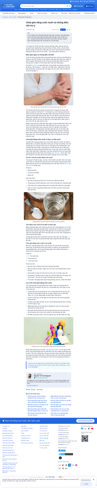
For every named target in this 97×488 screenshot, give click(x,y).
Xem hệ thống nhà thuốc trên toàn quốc (22, 421)
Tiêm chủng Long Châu (27, 443)
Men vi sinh (58, 9)
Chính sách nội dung (7, 440)
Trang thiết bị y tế (25, 438)
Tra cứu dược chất (44, 433)
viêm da (33, 295)
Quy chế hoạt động (7, 435)
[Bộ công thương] (62, 450)
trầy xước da (55, 153)
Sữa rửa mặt (51, 9)
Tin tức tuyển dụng (44, 445)
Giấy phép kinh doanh (8, 433)
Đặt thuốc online (25, 440)
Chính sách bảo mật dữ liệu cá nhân (10, 455)
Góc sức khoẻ (43, 428)
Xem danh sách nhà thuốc (85, 421)
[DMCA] (65, 454)
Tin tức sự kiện (43, 447)
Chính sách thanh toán (8, 450)
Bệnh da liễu (40, 389)
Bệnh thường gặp (44, 438)
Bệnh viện (42, 440)
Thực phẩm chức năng (27, 428)
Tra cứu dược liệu (44, 435)
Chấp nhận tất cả (85, 480)
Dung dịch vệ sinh (67, 9)
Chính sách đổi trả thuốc (8, 443)
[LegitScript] (65, 457)
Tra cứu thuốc (43, 430)
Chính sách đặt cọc (7, 438)
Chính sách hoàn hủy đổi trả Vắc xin (9, 459)
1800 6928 (92, 1)
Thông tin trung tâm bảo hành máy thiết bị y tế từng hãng (9, 463)
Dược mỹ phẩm (25, 430)
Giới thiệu (4, 428)
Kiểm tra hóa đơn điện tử (8, 452)
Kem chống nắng (34, 9)
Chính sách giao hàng (7, 445)
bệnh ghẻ (33, 389)
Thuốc (22, 433)
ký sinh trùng (36, 65)
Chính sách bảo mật (7, 447)
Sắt (28, 9)
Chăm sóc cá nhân (25, 435)
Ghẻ (27, 46)
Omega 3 (20, 9)
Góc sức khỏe (13, 17)
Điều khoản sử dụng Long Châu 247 (8, 471)
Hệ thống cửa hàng (7, 430)
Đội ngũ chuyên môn (45, 443)
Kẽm (25, 9)
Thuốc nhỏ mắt (43, 9)
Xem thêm (35, 367)
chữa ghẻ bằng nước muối (53, 349)
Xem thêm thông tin (32, 385)
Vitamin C (75, 9)
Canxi (15, 9)
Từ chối (86, 484)
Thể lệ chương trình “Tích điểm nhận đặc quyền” (8, 467)
